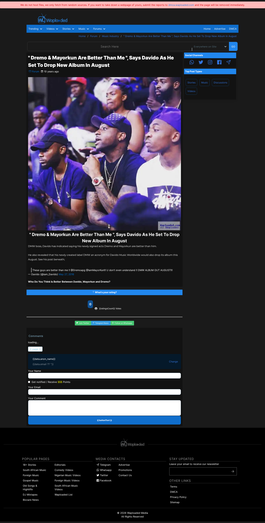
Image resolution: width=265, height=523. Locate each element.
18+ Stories (29, 464)
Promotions (125, 470)
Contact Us (125, 475)
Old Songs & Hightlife (30, 487)
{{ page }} (35, 349)
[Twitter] (201, 62)
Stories (191, 82)
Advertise (124, 464)
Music (204, 82)
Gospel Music (30, 480)
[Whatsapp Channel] (191, 62)
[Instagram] (210, 62)
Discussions (220, 82)
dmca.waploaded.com (181, 4)
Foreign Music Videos (67, 480)
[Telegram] (228, 62)
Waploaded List (64, 494)
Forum (35, 71)
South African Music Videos (66, 487)
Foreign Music (31, 475)
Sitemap (175, 502)
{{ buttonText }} (104, 420)
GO (233, 46)
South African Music (34, 470)
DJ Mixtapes (30, 494)
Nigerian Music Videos (68, 475)
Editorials (60, 464)
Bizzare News (31, 499)
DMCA (233, 28)
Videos (191, 91)
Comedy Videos (64, 470)
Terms (173, 486)
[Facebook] (219, 62)
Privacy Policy (178, 497)
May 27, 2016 (66, 274)
